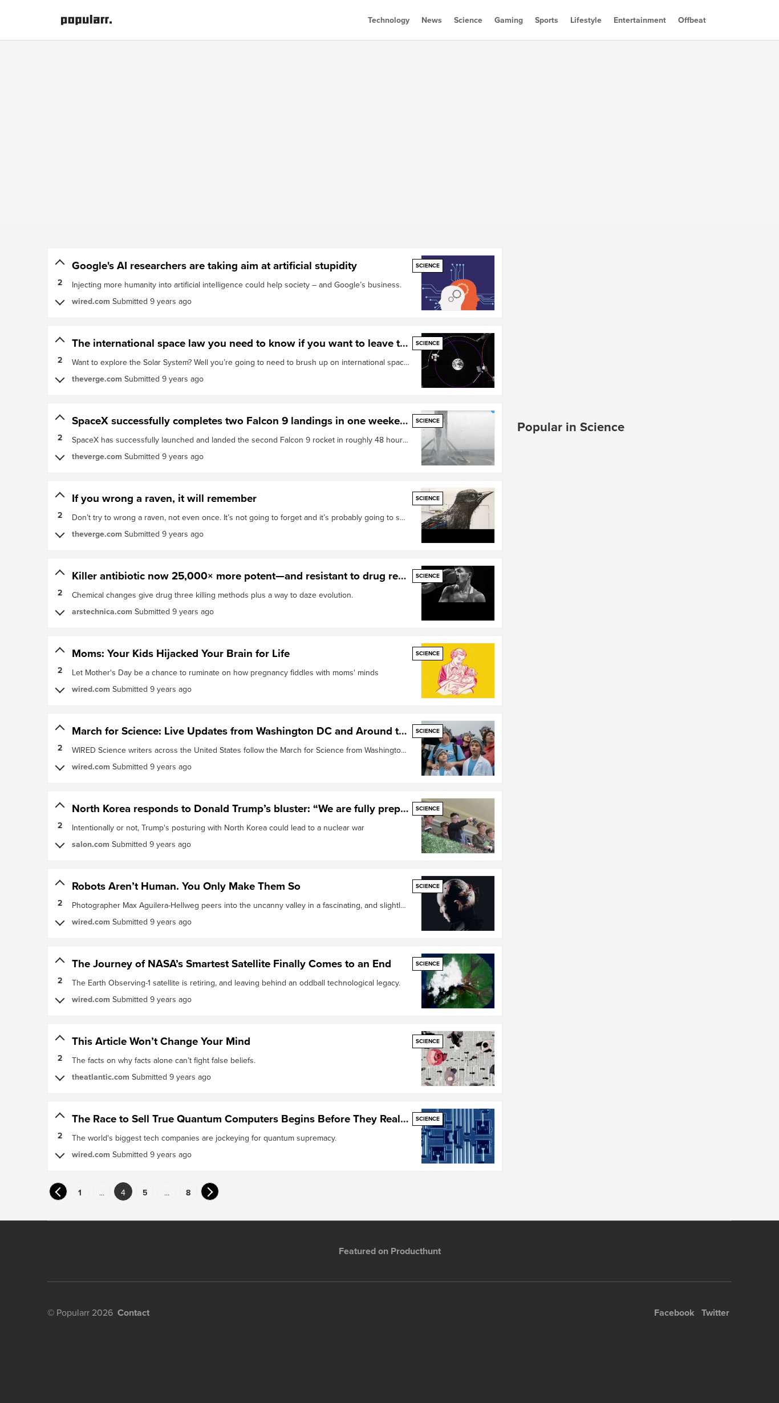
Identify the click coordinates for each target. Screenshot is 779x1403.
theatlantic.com (100, 1076)
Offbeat (692, 20)
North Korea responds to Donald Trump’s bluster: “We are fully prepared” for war (268, 808)
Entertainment (640, 20)
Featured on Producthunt (390, 1251)
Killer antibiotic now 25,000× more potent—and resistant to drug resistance (254, 575)
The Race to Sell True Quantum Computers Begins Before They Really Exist (253, 1118)
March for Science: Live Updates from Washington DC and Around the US (250, 731)
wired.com (91, 301)
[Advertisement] (389, 131)
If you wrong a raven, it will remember (164, 498)
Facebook (674, 1312)
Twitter (715, 1312)
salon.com (90, 844)
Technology (388, 20)
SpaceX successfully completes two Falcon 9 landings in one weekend (242, 420)
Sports (546, 20)
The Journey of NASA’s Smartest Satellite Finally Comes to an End (231, 963)
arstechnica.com (102, 611)
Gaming (508, 20)
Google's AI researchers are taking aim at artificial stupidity (214, 265)
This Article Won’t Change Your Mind (161, 1041)
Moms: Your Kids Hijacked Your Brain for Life (181, 653)
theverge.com (97, 378)
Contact (133, 1312)
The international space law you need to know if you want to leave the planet (258, 343)
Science (468, 20)
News (431, 20)
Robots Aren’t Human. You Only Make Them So (186, 886)
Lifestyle (586, 20)
